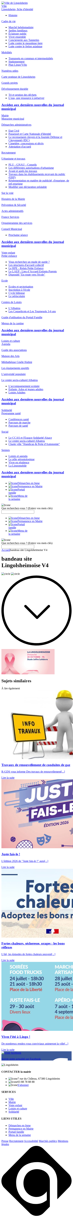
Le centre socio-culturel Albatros (27, 440)
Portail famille (16, 1131)
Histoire (13, 15)
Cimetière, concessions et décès (26, 143)
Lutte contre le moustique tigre (26, 43)
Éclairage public (18, 33)
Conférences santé (19, 419)
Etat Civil (14, 130)
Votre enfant (8, 252)
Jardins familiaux (18, 30)
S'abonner (23, 1084)
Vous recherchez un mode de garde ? (29, 261)
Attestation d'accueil (20, 146)
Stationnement (16, 61)
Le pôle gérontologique (22, 459)
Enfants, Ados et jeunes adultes (26, 389)
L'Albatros (14, 308)
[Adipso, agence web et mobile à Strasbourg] (36, 1214)
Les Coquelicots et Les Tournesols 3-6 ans (32, 311)
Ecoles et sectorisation (21, 286)
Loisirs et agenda (18, 456)
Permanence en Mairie (21, 1128)
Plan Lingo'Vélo (18, 64)
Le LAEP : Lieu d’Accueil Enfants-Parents (33, 271)
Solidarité (6, 410)
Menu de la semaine (20, 1135)
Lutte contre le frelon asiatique (25, 46)
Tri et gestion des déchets (22, 94)
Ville (4, 6)
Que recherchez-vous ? (26, 508)
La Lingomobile (18, 465)
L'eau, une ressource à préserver (26, 98)
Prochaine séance (18, 234)
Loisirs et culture (10, 340)
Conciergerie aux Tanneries (24, 40)
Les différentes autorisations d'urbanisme (31, 167)
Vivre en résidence (19, 462)
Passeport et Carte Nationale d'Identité (30, 133)
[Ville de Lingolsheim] (14, 2)
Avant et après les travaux (23, 171)
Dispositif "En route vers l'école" (27, 274)
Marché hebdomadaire (21, 27)
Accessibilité (31, 1141)
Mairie (5, 115)
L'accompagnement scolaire (24, 386)
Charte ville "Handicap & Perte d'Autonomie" (34, 444)
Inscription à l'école (19, 289)
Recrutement (16, 1141)
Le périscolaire (17, 296)
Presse (5, 1141)
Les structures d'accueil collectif (26, 265)
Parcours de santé (18, 425)
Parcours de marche (19, 422)
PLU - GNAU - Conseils (23, 164)
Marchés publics (48, 1141)
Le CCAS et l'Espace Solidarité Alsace (30, 437)
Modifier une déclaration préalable (28, 186)
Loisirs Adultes (17, 392)
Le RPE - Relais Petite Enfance (26, 268)
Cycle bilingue (17, 292)
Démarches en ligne (20, 1125)
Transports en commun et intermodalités (31, 58)
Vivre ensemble (17, 36)
